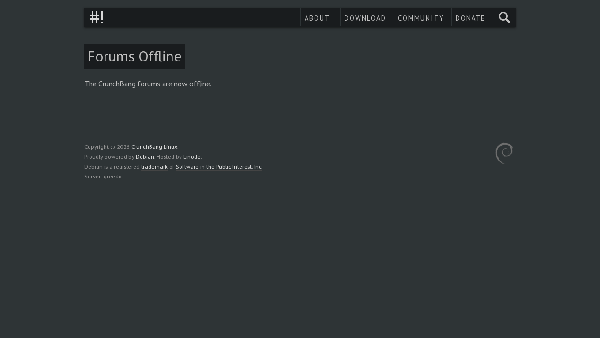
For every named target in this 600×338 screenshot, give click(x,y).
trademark (154, 166)
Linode (192, 156)
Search (504, 17)
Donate (470, 18)
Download (365, 18)
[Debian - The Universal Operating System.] (504, 155)
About (317, 18)
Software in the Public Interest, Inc (219, 166)
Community (421, 18)
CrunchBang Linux (96, 17)
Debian (145, 156)
